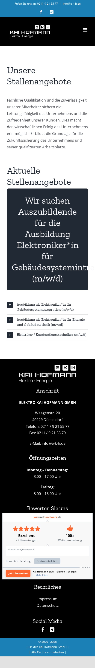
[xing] (52, 629)
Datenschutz (48, 605)
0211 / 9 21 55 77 (55, 426)
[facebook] (43, 629)
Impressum (47, 598)
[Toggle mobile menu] (85, 29)
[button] (47, 307)
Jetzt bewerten (18, 573)
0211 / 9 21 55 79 (51, 432)
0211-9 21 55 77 (47, 4)
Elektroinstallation (47, 561)
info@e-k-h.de (71, 4)
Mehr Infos (42, 575)
